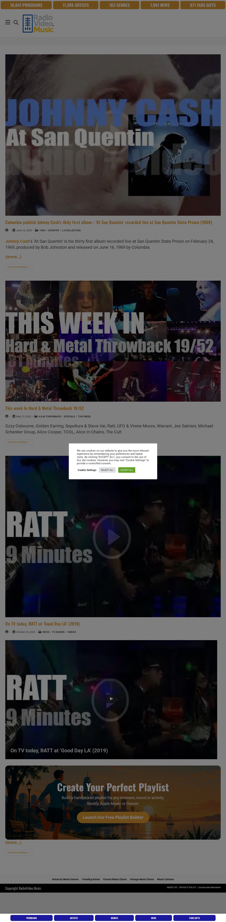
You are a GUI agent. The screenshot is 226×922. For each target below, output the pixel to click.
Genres (114, 918)
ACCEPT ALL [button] (126, 470)
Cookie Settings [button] (87, 470)
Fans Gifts (194, 918)
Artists (74, 918)
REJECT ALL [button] (107, 470)
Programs (31, 918)
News (153, 918)
